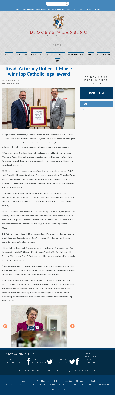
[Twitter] (50, 361)
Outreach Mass (92, 362)
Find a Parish (28, 9)
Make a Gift (41, 9)
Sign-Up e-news (91, 356)
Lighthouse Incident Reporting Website (19, 384)
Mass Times (68, 381)
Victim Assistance (103, 384)
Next (72, 326)
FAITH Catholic (64, 384)
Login (97, 9)
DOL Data (56, 381)
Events (18, 9)
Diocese (9, 54)
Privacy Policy (54, 389)
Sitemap (87, 359)
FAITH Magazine (76, 54)
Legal (82, 109)
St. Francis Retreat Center (86, 381)
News (90, 54)
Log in (64, 389)
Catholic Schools (55, 54)
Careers (52, 384)
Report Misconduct (56, 9)
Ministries (22, 54)
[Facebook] (28, 361)
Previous (5, 326)
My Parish (41, 384)
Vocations (36, 54)
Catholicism (103, 54)
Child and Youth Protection (80, 9)
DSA (57, 61)
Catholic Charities (26, 381)
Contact (88, 353)
